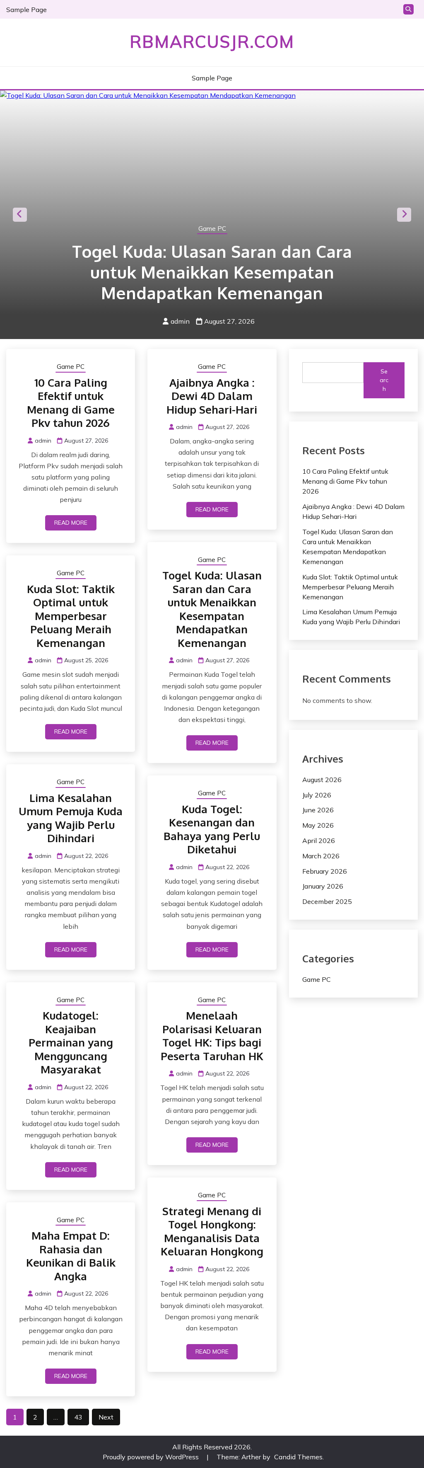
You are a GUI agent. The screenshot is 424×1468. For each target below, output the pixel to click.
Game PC (212, 229)
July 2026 (316, 795)
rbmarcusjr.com (212, 41)
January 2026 (322, 886)
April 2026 (318, 840)
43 (78, 1417)
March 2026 (321, 856)
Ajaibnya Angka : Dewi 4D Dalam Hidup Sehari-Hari (211, 395)
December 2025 (327, 901)
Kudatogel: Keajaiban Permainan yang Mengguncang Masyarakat (71, 1042)
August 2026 (322, 779)
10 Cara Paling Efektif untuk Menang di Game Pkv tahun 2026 (71, 402)
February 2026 (324, 871)
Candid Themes (298, 1457)
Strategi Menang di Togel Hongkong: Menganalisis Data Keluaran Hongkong (212, 1231)
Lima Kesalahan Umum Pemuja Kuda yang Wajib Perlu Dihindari (71, 818)
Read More (70, 522)
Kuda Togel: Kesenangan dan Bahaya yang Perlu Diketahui (212, 829)
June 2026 (318, 810)
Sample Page (26, 9)
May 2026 (318, 825)
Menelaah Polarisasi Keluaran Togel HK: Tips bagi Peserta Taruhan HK (212, 1035)
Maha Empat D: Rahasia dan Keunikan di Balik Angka (71, 1255)
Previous (20, 215)
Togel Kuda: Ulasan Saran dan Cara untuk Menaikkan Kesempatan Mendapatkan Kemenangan (212, 272)
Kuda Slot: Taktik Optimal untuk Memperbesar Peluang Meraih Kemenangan (71, 615)
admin (180, 321)
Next (404, 215)
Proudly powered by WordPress (151, 1457)
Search (384, 380)
